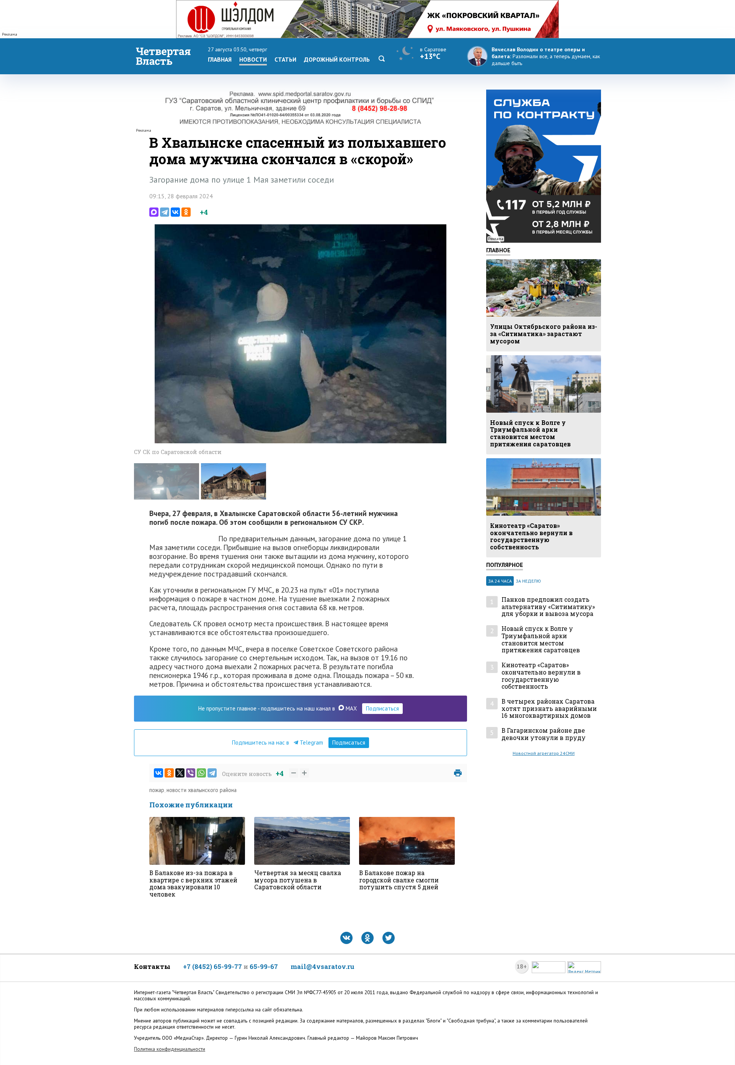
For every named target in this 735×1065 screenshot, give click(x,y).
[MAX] (153, 212)
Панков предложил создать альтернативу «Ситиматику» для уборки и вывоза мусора (548, 606)
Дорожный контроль (337, 59)
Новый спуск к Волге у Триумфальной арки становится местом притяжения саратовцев (540, 639)
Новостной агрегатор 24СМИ (544, 753)
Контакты (152, 966)
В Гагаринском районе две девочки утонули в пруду (543, 734)
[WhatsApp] (201, 773)
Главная (220, 59)
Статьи (285, 59)
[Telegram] (164, 212)
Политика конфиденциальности (169, 1049)
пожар (156, 790)
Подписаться (382, 708)
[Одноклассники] (186, 212)
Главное (498, 250)
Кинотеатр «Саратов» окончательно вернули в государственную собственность (541, 676)
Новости (253, 59)
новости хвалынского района (202, 790)
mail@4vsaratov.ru (322, 966)
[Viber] (190, 773)
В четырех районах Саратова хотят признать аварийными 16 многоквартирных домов (549, 708)
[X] (180, 773)
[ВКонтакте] (175, 212)
